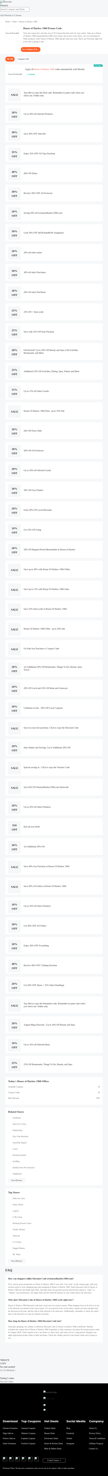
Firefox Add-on (9, 1438)
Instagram (70, 1443)
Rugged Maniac (19, 1248)
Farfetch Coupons (28, 1443)
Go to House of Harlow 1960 (30, 49)
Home (8, 22)
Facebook (70, 1433)
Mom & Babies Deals (52, 1449)
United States (53, 1460)
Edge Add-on (8, 1433)
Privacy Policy (95, 1433)
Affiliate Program (96, 1443)
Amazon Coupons (28, 1428)
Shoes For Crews (19, 1124)
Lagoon (16, 1211)
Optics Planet (18, 1205)
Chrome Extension (10, 1428)
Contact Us (93, 1449)
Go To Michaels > (8, 1370)
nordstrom (17, 1118)
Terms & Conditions (97, 1438)
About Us (93, 1428)
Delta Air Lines (19, 1198)
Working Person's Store (22, 1223)
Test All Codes (6, 1381)
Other (14, 22)
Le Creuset (17, 1242)
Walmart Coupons (28, 1433)
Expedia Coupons (28, 1438)
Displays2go (17, 1130)
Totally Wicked (19, 1229)
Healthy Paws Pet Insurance (24, 1168)
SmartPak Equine (20, 1143)
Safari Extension (9, 1443)
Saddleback (17, 1174)
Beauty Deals (49, 1433)
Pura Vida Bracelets (20, 1136)
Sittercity (16, 1236)
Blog (68, 1428)
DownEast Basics (19, 1155)
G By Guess (17, 1217)
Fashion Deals (49, 1428)
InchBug (16, 1161)
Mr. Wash (16, 1254)
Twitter (69, 1438)
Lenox (15, 1149)
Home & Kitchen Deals (53, 1443)
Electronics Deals (51, 1438)
